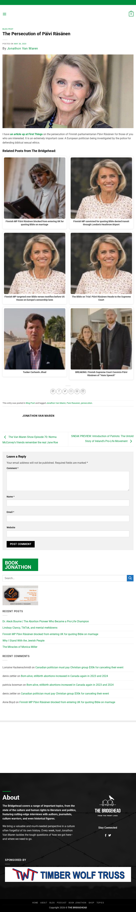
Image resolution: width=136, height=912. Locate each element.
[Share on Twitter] (65, 391)
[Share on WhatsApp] (53, 391)
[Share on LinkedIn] (83, 391)
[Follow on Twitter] (109, 835)
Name (10, 496)
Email (10, 512)
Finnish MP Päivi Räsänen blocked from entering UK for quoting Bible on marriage (50, 634)
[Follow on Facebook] (105, 835)
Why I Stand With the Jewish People (23, 640)
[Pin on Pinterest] (77, 391)
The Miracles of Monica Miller (19, 646)
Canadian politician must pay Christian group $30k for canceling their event (79, 667)
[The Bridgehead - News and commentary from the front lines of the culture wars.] (68, 14)
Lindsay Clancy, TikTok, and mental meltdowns (29, 627)
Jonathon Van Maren (22, 48)
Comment (12, 468)
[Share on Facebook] (59, 391)
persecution (86, 403)
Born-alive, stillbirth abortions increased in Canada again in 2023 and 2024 (64, 676)
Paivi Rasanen (73, 403)
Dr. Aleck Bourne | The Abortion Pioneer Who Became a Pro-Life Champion (45, 621)
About (43, 903)
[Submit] (130, 578)
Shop (91, 903)
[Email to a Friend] (71, 391)
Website (11, 527)
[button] (4, 14)
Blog (52, 903)
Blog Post (7, 29)
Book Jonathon (77, 903)
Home (35, 903)
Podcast (62, 903)
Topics (100, 903)
